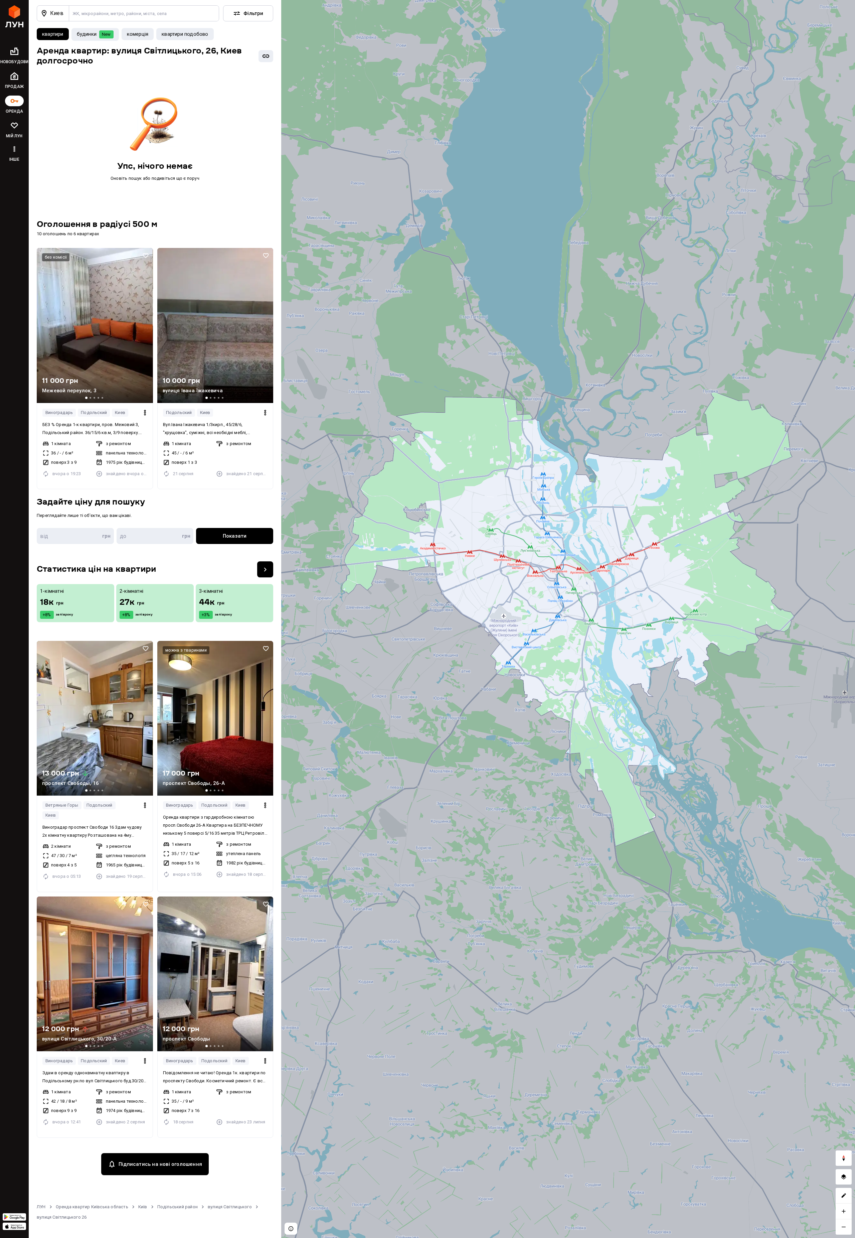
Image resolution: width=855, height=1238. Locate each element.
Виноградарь (59, 412)
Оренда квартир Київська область (92, 1206)
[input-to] (155, 536)
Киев (120, 412)
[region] (568, 619)
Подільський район (177, 1206)
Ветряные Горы (61, 805)
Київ (142, 1206)
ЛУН (41, 1206)
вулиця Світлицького (230, 1206)
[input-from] (75, 536)
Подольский (94, 412)
